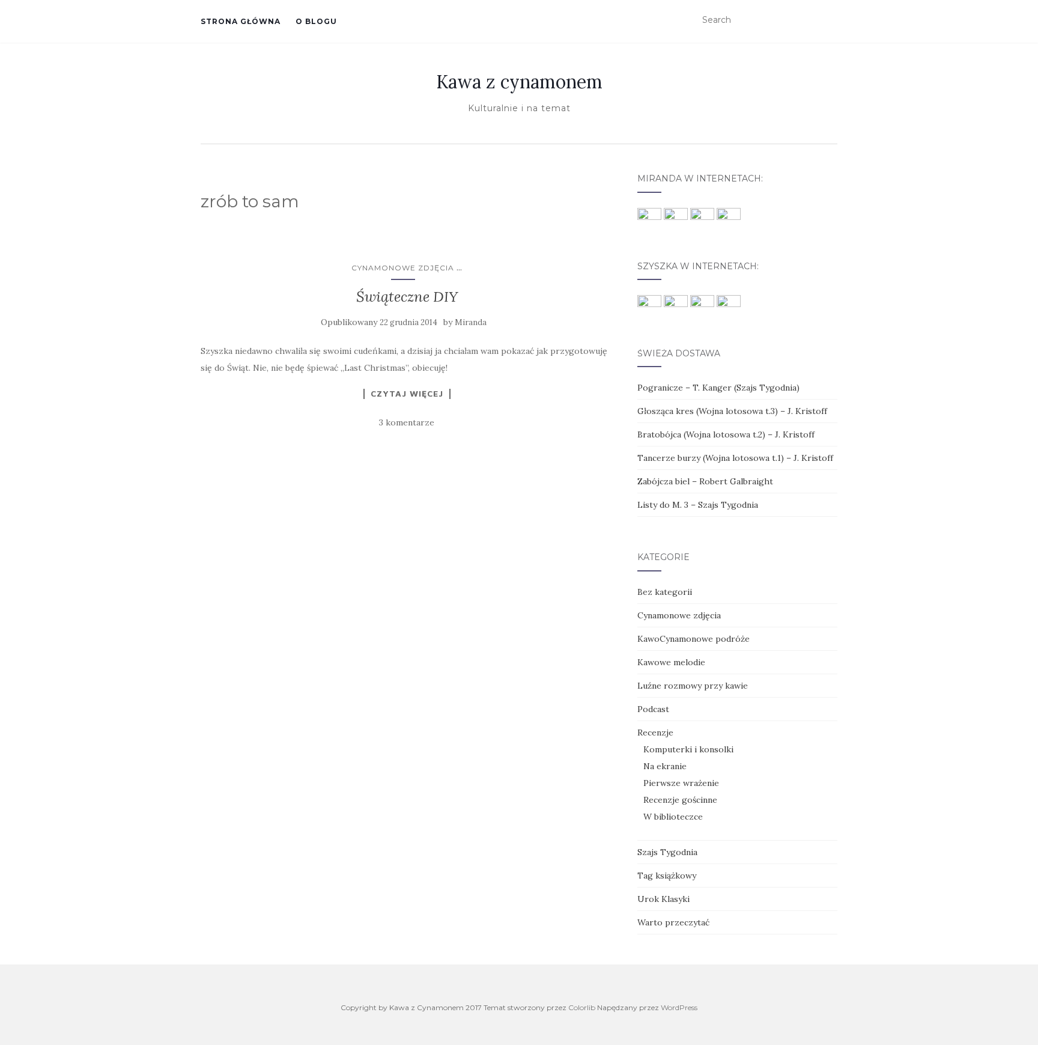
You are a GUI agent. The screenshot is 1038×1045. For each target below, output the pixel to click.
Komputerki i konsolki (688, 749)
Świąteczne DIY (407, 296)
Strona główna (241, 21)
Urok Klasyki (663, 899)
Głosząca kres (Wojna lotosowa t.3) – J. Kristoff (732, 411)
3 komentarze (406, 422)
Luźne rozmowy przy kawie (692, 685)
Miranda (471, 322)
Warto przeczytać (673, 922)
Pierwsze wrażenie (681, 783)
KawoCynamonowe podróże (693, 638)
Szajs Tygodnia (667, 852)
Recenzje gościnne (680, 799)
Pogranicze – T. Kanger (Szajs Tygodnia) (718, 387)
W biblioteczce (673, 816)
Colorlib (581, 1007)
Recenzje (655, 732)
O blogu (316, 21)
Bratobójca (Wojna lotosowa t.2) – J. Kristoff (726, 434)
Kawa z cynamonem (519, 82)
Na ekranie (665, 766)
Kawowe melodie (671, 662)
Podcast (653, 709)
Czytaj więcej (407, 393)
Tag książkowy (666, 875)
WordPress (679, 1007)
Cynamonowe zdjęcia (402, 267)
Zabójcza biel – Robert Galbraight (705, 481)
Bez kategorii (664, 591)
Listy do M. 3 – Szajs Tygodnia (697, 504)
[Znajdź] (829, 20)
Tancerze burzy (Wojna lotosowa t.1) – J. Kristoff (735, 457)
